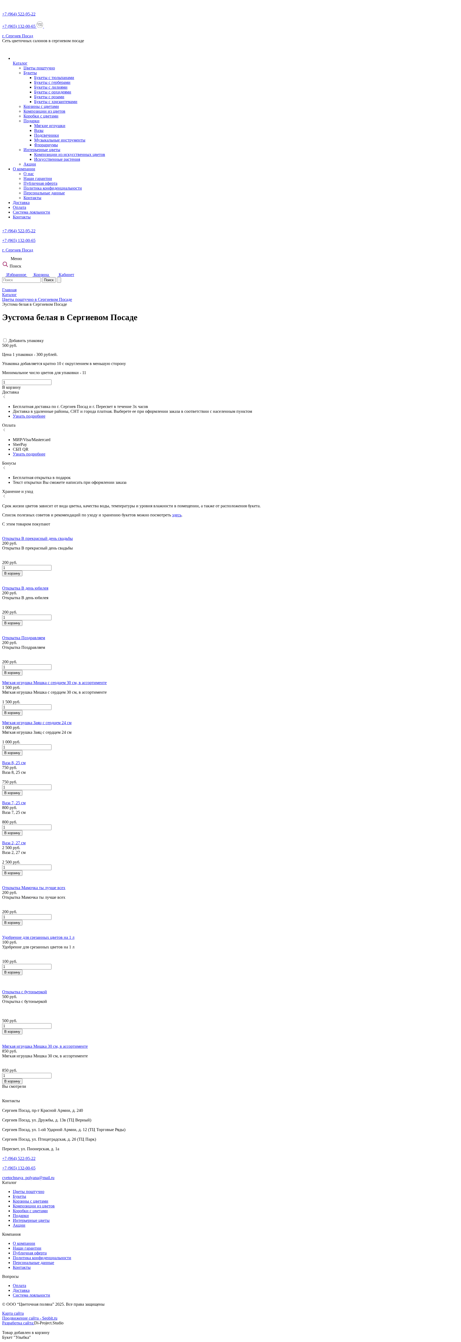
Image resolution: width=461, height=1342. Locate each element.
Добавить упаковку (26, 340)
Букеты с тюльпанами (54, 77)
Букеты (30, 72)
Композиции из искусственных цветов (69, 154)
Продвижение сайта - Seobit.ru (29, 1318)
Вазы (38, 130)
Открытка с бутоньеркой (24, 992)
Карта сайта (13, 1313)
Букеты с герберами (52, 82)
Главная (9, 290)
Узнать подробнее (29, 416)
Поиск (49, 280)
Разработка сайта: (18, 1323)
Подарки (31, 121)
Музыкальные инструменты (59, 140)
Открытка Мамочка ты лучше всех (33, 887)
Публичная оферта (40, 183)
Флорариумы (46, 145)
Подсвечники (46, 135)
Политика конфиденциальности (52, 188)
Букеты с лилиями (50, 87)
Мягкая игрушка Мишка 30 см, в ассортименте (45, 1046)
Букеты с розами (49, 97)
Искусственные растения (57, 159)
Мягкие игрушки (49, 125)
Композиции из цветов (44, 111)
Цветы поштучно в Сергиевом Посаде (37, 299)
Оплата (19, 207)
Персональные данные (44, 193)
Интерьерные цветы (41, 149)
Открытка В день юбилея (25, 588)
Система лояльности (31, 212)
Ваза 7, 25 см (14, 803)
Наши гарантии (37, 178)
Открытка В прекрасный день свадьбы (37, 538)
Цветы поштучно (39, 68)
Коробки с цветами (40, 116)
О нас (28, 173)
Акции (29, 164)
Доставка (21, 202)
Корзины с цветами (41, 106)
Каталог (20, 63)
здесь (176, 515)
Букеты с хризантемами (55, 101)
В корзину (12, 573)
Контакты (32, 197)
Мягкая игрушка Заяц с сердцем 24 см (36, 722)
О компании (24, 169)
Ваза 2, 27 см (14, 843)
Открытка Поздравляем (23, 637)
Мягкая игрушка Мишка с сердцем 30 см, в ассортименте (54, 682)
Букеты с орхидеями (52, 92)
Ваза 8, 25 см (14, 762)
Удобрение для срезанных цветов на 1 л (38, 937)
